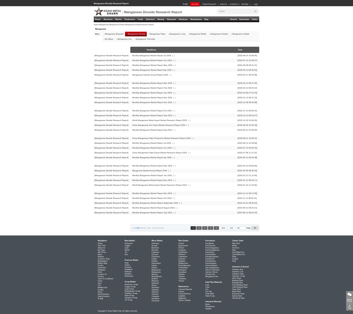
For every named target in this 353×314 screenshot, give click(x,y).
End (231, 228)
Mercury (155, 274)
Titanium (155, 294)
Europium (182, 250)
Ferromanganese (212, 248)
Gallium (155, 261)
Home (96, 25)
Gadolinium (182, 252)
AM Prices (102, 252)
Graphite (181, 296)
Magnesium (156, 270)
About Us (223, 4)
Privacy (101, 276)
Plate (234, 257)
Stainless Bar (237, 269)
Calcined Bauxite (185, 289)
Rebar (234, 246)
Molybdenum (157, 276)
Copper (127, 246)
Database (183, 19)
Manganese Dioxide (116, 25)
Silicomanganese (212, 268)
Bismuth (155, 250)
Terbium (181, 274)
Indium (154, 265)
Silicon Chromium (212, 270)
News (100, 254)
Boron (207, 304)
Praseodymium (184, 265)
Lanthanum (182, 257)
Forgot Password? (209, 4)
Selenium (155, 283)
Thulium (181, 276)
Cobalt (154, 259)
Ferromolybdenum (212, 250)
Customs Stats (104, 259)
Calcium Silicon (211, 272)
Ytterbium (182, 279)
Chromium (156, 257)
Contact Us (234, 4)
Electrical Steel (238, 294)
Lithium (154, 268)
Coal (207, 285)
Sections (235, 248)
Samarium (182, 270)
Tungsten (155, 296)
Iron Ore (208, 291)
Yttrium (181, 281)
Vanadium (155, 298)
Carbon (181, 291)
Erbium (181, 248)
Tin (126, 252)
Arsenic (155, 246)
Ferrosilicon (210, 259)
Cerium (181, 243)
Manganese (103, 25)
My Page (245, 4)
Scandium (182, 272)
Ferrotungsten (210, 263)
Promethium (183, 268)
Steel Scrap (129, 295)
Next (223, 228)
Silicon (154, 285)
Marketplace (103, 261)
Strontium (155, 287)
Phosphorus (210, 306)
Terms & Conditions (105, 279)
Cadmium (155, 252)
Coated (235, 259)
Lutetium (181, 259)
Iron (206, 289)
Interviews (244, 19)
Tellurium (155, 292)
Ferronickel (209, 252)
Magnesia (182, 298)
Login (256, 4)
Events (233, 19)
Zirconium (155, 301)
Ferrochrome (210, 246)
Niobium (155, 279)
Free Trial (101, 246)
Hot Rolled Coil (238, 252)
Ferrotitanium (210, 261)
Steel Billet (209, 294)
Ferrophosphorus (212, 257)
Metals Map (102, 263)
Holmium (181, 254)
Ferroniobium (210, 254)
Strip (234, 261)
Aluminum (129, 243)
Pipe (234, 250)
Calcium (155, 254)
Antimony (155, 243)
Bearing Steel (237, 280)
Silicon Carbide (184, 300)
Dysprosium (183, 246)
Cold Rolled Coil (238, 254)
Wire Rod (236, 243)
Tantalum (155, 290)
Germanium (156, 263)
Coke (207, 287)
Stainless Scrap (131, 293)
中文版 (185, 4)
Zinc (126, 254)
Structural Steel (238, 298)
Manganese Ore (211, 276)
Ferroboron (209, 243)
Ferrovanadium (211, 265)
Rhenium (155, 281)
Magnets (181, 261)
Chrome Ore (210, 274)
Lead (127, 248)
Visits (254, 19)
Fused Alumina (184, 294)
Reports (101, 257)
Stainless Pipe (238, 274)
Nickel (127, 250)
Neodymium (183, 263)
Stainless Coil (237, 272)
